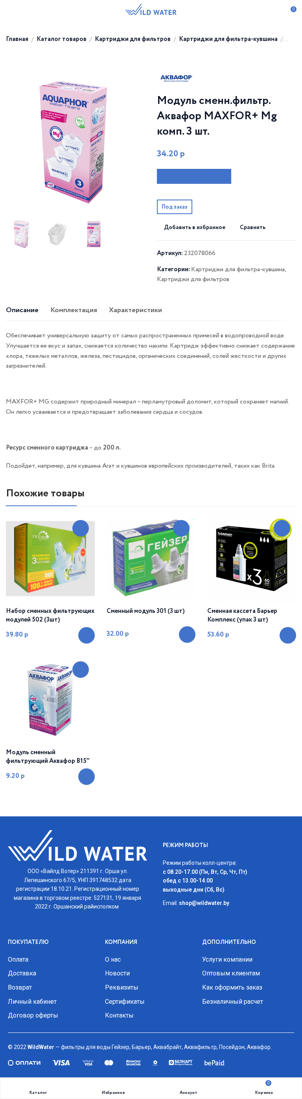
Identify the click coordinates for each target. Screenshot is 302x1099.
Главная (17, 39)
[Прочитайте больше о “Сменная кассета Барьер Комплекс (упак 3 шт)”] (288, 635)
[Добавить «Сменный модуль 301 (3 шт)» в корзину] (187, 634)
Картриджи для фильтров (133, 39)
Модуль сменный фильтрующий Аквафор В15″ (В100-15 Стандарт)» (48, 761)
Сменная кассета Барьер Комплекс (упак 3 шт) (242, 615)
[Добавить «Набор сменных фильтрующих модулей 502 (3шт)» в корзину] (86, 635)
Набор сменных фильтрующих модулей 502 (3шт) (50, 615)
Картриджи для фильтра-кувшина (228, 39)
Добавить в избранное (194, 227)
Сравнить (252, 227)
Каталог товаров (62, 39)
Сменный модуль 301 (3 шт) (146, 611)
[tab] (22, 310)
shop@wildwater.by (204, 903)
